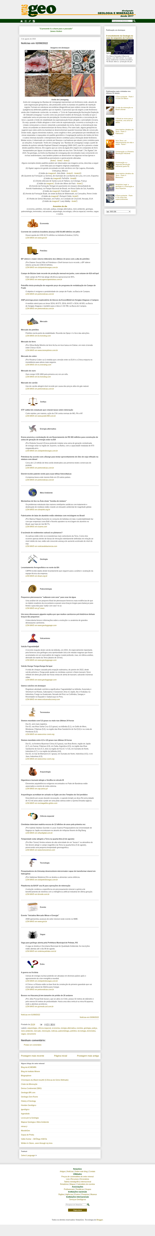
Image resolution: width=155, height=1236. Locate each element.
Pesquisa (85, 1194)
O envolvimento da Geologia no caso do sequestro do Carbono (119, 37)
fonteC (79, 183)
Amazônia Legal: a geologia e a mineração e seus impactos (125, 186)
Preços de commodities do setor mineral (77, 1177)
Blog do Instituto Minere (30, 1071)
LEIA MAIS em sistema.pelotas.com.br (41, 951)
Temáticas (80, 1189)
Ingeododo (25, 1114)
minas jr (24, 1126)
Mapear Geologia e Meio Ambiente (35, 1122)
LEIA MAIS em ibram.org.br (36, 576)
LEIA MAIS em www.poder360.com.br (41, 416)
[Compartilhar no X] (50, 1024)
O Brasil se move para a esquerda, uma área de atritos (124, 120)
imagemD (56, 191)
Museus (93, 1194)
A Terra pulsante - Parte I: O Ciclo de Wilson (125, 97)
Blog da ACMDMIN (28, 1067)
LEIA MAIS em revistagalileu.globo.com (41, 803)
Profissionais (69, 1189)
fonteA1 (70, 173)
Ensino (77, 1194)
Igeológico (25, 1109)
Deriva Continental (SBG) (31, 1088)
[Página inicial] (22, 20)
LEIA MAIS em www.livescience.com (40, 850)
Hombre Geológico (28, 1105)
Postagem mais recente (32, 1056)
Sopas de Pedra (27, 1135)
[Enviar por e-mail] (45, 1024)
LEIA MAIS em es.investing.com (38, 365)
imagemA (52, 173)
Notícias (70, 1171)
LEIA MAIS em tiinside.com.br (37, 894)
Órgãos (61, 1194)
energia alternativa (68, 1028)
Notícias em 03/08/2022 (89, 1017)
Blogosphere (26, 1076)
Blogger (100, 1220)
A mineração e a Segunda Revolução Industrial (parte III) (123, 164)
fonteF (74, 201)
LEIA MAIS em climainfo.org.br (38, 510)
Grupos (88, 1189)
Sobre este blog (81, 1171)
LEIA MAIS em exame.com (36, 527)
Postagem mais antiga (88, 1056)
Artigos (62, 1171)
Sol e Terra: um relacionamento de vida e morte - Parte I (125, 142)
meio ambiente (27, 1031)
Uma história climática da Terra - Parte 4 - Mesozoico (125, 175)
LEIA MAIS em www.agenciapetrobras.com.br (44, 279)
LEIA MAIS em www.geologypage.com (41, 625)
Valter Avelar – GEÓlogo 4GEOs (34, 1139)
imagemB (57, 178)
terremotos (91, 1031)
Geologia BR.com (28, 1093)
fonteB (73, 178)
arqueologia (32, 1028)
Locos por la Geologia (30, 1118)
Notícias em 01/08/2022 (30, 1015)
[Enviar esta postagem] (41, 1024)
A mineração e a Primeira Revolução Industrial (125, 152)
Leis (67, 1179)
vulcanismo (31, 1034)
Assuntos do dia (60, 206)
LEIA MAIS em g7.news (35, 608)
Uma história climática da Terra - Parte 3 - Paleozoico (125, 131)
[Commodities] (34, 20)
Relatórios (64, 1184)
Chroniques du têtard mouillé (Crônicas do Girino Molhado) (44, 1080)
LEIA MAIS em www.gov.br (36, 238)
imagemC (50, 183)
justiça (94, 1028)
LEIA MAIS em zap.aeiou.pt (37, 789)
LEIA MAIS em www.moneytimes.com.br (42, 350)
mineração (46, 1031)
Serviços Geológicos (77, 1199)
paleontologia (63, 1031)
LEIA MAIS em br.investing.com (38, 336)
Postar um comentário (32, 1045)
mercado (37, 1031)
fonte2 (59, 161)
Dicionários (84, 1179)
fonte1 (53, 161)
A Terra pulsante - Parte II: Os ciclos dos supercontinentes (124, 197)
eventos (80, 1028)
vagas (23, 1034)
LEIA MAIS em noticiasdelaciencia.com (41, 546)
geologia (87, 1028)
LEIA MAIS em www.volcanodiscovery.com (43, 699)
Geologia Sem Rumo (29, 1097)
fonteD (74, 191)
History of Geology (28, 1101)
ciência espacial (44, 1028)
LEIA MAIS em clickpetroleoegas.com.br (42, 267)
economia (56, 1028)
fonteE (75, 196)
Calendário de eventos (86, 1184)
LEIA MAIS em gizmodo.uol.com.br (39, 1006)
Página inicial (60, 1056)
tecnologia (82, 1031)
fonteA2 (77, 173)
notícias (54, 1031)
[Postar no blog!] (47, 1024)
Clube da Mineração (29, 1084)
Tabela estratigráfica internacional (77, 1182)
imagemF (55, 201)
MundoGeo (25, 1131)
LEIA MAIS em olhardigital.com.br (39, 833)
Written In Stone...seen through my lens (36, 1143)
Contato (92, 1171)
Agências (69, 1194)
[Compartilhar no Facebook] (52, 1024)
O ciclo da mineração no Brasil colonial (124, 108)
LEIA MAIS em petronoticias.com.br (40, 294)
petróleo (73, 1031)
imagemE (55, 196)
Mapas (72, 1184)
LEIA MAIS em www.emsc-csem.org (40, 734)
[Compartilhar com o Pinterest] (54, 1024)
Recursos (75, 1179)
